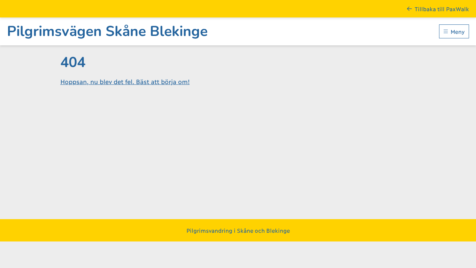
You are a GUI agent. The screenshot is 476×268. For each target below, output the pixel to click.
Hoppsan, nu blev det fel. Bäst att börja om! (125, 81)
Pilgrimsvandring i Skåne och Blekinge (238, 230)
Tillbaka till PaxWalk (442, 8)
